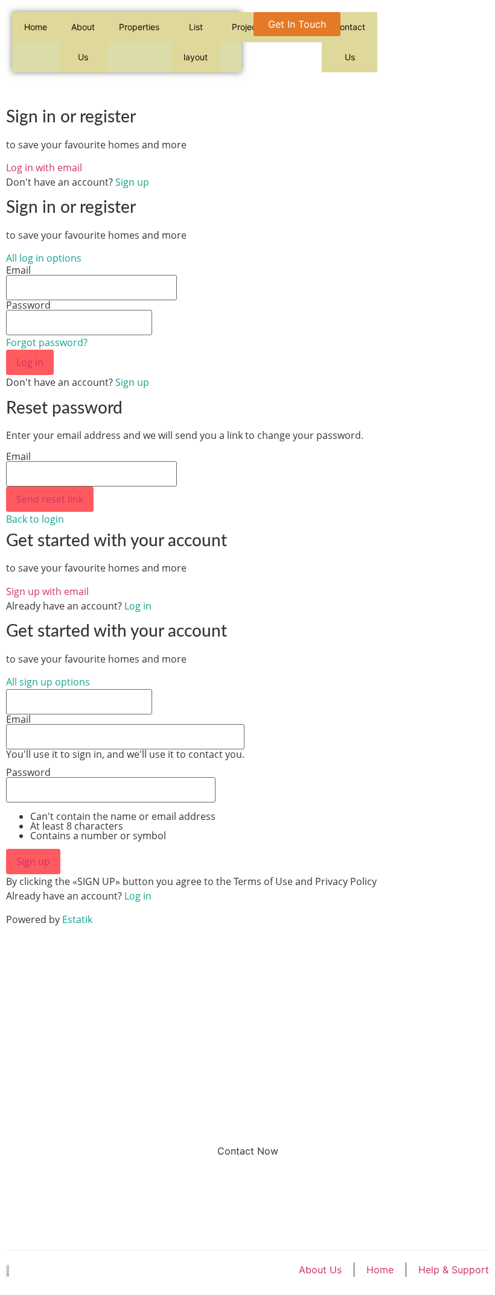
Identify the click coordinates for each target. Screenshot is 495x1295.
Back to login (35, 519)
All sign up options (48, 681)
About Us (83, 42)
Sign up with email (47, 591)
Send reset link (49, 499)
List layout (196, 42)
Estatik (77, 919)
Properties (139, 27)
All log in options (43, 258)
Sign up (132, 182)
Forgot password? (47, 342)
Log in (29, 362)
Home (35, 27)
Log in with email (44, 167)
